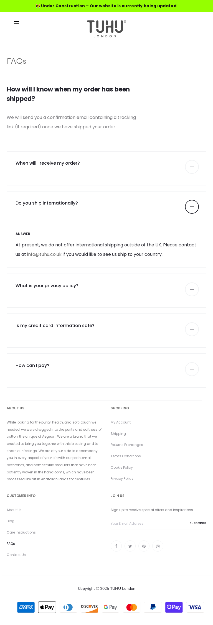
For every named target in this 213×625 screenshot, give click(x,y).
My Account (121, 422)
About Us (14, 509)
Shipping (118, 433)
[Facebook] (116, 546)
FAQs (11, 543)
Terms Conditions (126, 456)
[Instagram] (157, 546)
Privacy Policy (122, 478)
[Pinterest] (143, 546)
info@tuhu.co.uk (44, 254)
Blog (10, 521)
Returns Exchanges (127, 444)
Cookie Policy (122, 467)
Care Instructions (21, 532)
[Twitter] (130, 546)
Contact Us (16, 554)
